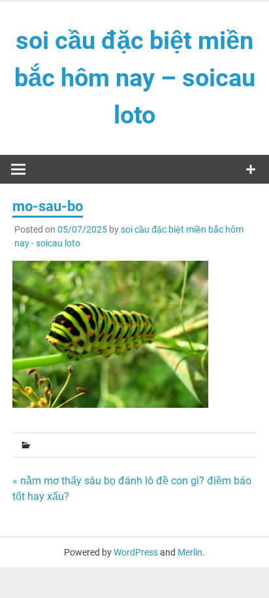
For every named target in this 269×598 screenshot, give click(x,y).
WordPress (136, 552)
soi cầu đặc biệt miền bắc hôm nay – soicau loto (134, 77)
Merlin (190, 552)
